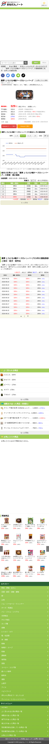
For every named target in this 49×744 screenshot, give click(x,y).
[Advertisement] (24, 34)
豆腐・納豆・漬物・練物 (10, 592)
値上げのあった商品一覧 (10, 723)
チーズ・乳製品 (7, 608)
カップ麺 (4, 624)
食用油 (3, 659)
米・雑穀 (4, 639)
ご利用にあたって (26, 739)
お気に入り (44, 5)
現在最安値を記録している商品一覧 (14, 727)
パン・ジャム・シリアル (10, 612)
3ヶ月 (23, 135)
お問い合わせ (39, 739)
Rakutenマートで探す (9, 126)
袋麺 (3, 628)
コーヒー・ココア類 (8, 667)
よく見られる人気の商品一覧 (11, 711)
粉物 (3, 643)
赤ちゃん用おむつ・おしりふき (12, 695)
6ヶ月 (29, 135)
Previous (1, 549)
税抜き (36, 62)
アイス (3, 687)
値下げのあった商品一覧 (10, 719)
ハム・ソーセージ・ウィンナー (12, 604)
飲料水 (3, 675)
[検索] (26, 63)
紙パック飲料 (6, 671)
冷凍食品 (4, 616)
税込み (44, 62)
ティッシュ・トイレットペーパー (13, 699)
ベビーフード (6, 691)
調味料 (3, 655)
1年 (35, 135)
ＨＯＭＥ (4, 707)
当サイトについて (11, 739)
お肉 (3, 600)
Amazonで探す (25, 126)
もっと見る (24, 202)
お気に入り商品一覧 (8, 735)
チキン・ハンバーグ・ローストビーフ (33, 66)
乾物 (3, 651)
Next (47, 549)
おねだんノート (23, 742)
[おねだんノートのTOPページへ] (12, 6)
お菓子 (3, 683)
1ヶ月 (16, 135)
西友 (6, 122)
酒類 (3, 679)
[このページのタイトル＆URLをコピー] (23, 75)
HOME (3, 66)
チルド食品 (13, 66)
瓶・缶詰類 (5, 635)
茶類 (3, 663)
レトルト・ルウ (7, 632)
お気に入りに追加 (41, 80)
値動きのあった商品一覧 (10, 715)
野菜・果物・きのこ (8, 588)
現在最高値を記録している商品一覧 (14, 731)
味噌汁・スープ (7, 647)
